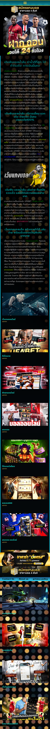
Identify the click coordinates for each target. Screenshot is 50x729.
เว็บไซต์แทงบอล (9, 686)
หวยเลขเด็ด (7, 650)
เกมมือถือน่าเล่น (9, 613)
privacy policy (40, 579)
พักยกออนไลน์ (8, 392)
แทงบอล (5, 429)
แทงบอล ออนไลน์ (9, 539)
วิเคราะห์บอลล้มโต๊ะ (10, 723)
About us (23, 579)
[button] (25, 3)
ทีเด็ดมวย (6, 356)
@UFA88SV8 (22, 221)
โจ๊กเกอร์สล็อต (8, 466)
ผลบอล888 (7, 503)
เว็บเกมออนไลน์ (8, 319)
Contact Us (8, 579)
